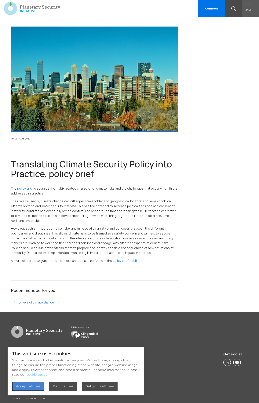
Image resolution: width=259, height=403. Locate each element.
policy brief (25, 188)
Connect (211, 8)
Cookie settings (35, 398)
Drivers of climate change (36, 302)
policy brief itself (125, 261)
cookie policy (37, 374)
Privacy (15, 398)
